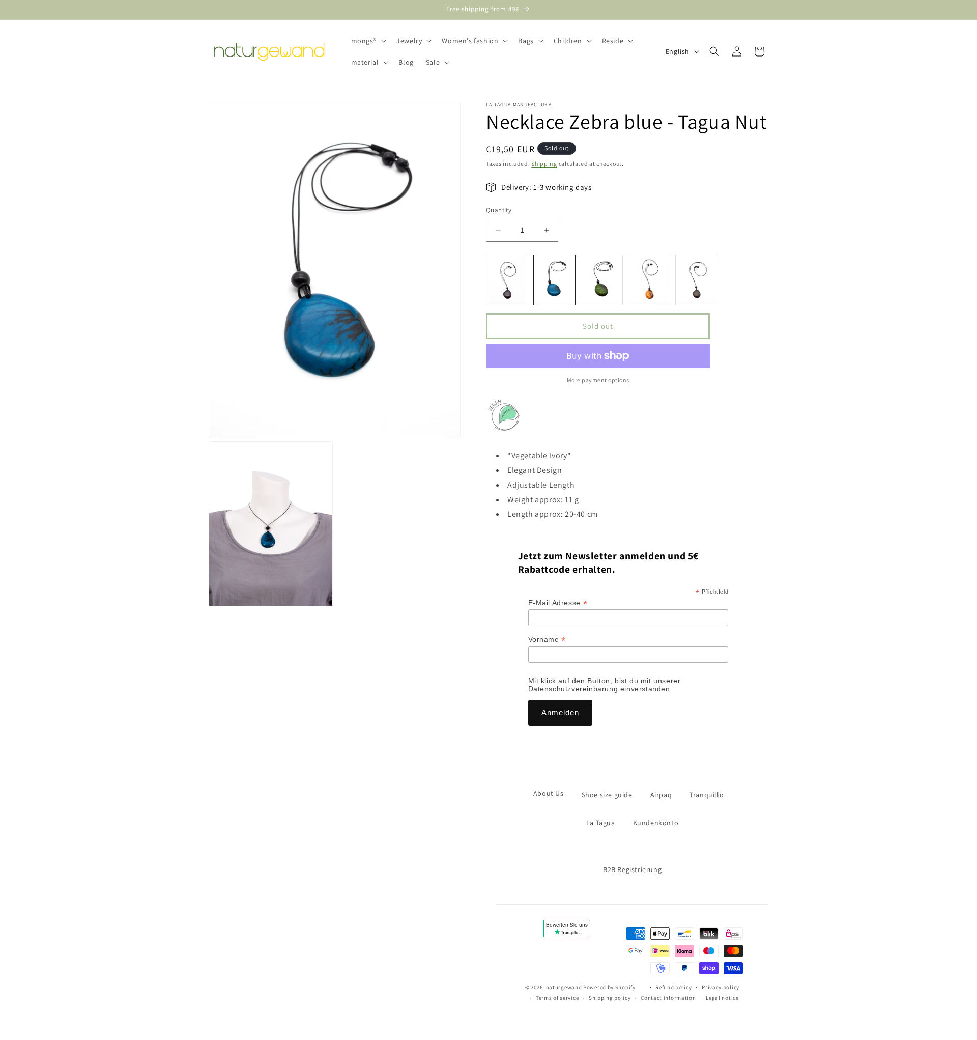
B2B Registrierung (632, 869)
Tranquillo (706, 794)
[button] (368, 40)
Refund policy (673, 987)
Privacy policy (720, 987)
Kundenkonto (656, 822)
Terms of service (557, 997)
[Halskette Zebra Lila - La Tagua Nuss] (507, 280)
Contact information (668, 997)
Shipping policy (610, 997)
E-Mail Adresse (558, 603)
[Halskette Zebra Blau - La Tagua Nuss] (554, 280)
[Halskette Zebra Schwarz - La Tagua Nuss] (696, 280)
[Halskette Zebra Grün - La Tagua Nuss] (602, 280)
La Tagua (600, 822)
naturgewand (564, 987)
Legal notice (722, 997)
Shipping (544, 163)
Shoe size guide (607, 794)
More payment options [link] (598, 380)
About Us (548, 793)
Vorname (547, 639)
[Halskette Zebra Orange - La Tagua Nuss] (649, 280)
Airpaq (661, 794)
